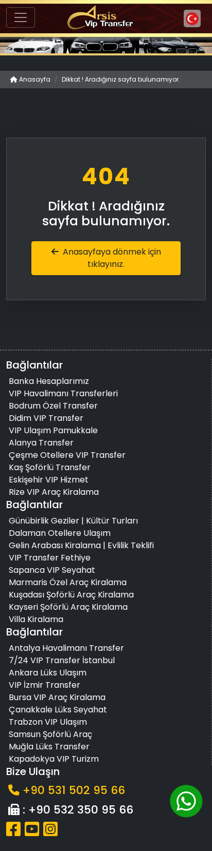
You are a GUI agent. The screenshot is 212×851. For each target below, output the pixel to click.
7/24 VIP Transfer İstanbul (62, 660)
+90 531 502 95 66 (74, 790)
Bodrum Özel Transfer (53, 406)
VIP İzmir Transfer (44, 685)
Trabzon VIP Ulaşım (48, 722)
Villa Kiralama (36, 619)
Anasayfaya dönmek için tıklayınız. (112, 258)
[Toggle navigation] (20, 17)
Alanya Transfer (41, 443)
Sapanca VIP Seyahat (52, 570)
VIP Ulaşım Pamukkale (53, 430)
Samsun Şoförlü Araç (50, 734)
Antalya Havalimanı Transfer (66, 648)
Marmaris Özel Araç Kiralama (68, 582)
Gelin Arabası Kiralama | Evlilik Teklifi (81, 545)
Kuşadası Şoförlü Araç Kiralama (71, 595)
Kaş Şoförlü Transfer (50, 467)
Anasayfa (33, 79)
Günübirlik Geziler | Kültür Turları (73, 521)
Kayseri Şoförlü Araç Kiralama (68, 607)
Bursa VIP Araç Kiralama (57, 697)
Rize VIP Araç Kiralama (54, 492)
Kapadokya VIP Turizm (54, 759)
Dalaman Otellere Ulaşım (60, 533)
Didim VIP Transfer (46, 418)
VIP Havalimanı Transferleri (63, 393)
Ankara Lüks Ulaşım (47, 673)
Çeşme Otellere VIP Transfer (67, 455)
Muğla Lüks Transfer (49, 746)
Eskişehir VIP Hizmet (49, 480)
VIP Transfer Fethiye (50, 558)
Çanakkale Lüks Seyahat (58, 709)
